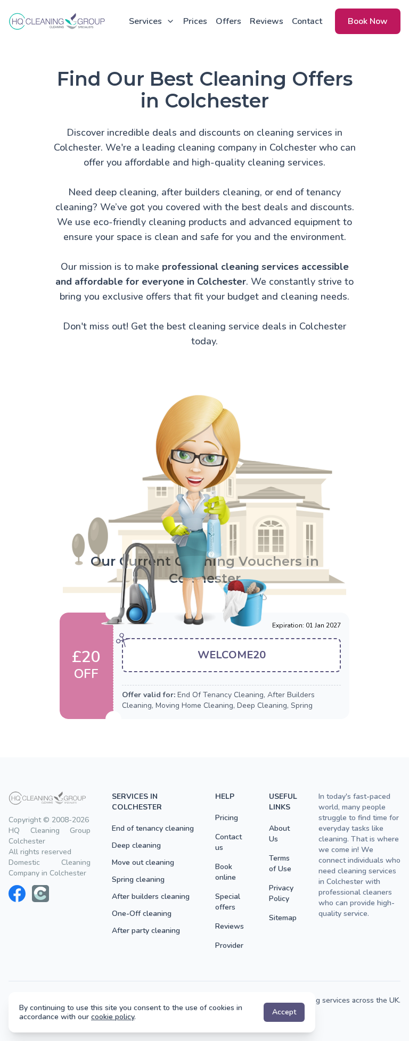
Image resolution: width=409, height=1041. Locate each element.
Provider (229, 945)
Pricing (226, 818)
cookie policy (112, 1017)
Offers (228, 21)
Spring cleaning (138, 879)
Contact (307, 21)
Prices (195, 21)
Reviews (266, 21)
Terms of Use (280, 863)
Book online (225, 872)
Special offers (227, 901)
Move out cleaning (143, 862)
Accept (284, 1012)
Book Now (368, 21)
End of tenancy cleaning (153, 828)
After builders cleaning (151, 896)
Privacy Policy (281, 893)
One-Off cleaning (141, 913)
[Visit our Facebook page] (17, 893)
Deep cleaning (136, 845)
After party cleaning (146, 931)
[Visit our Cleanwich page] (40, 893)
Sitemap (283, 918)
